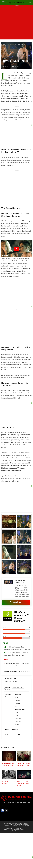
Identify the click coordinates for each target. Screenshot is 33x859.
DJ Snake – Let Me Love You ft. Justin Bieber (23, 783)
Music (9, 44)
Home (4, 44)
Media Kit (5, 829)
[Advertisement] (16, 23)
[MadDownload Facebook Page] (2, 810)
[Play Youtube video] (16, 248)
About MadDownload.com (17, 829)
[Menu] (2, 2)
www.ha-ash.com (18, 687)
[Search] (30, 2)
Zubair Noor (6, 66)
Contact (14, 831)
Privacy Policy (18, 828)
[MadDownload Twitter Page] (6, 810)
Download (16, 602)
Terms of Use (9, 828)
